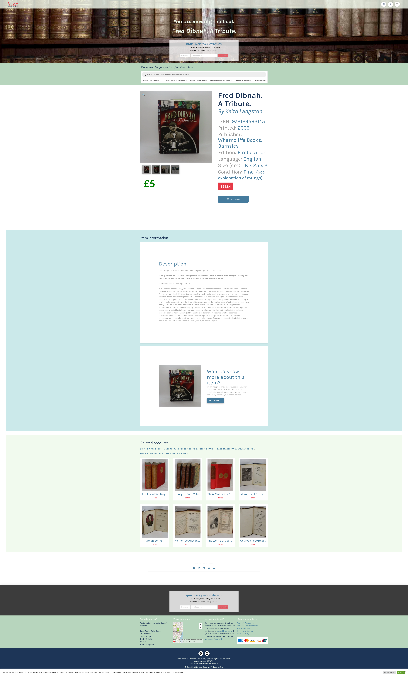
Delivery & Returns (245, 631)
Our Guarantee (243, 628)
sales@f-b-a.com (224, 631)
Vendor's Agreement (245, 623)
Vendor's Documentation (248, 625)
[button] (383, 4)
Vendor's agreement (213, 639)
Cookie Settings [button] (389, 672)
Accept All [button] (401, 672)
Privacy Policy (243, 634)
